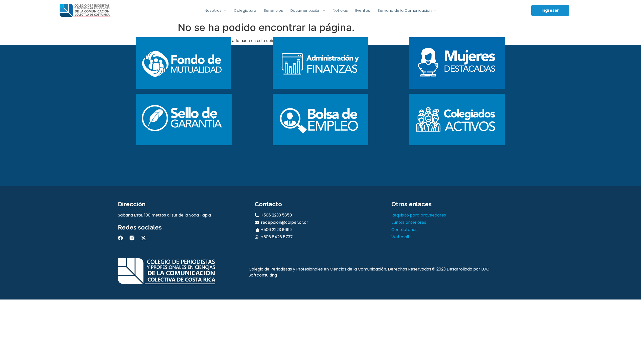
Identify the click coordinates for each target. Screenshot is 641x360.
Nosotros (213, 10)
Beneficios (273, 10)
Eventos (362, 10)
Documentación (305, 10)
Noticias (340, 10)
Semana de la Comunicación (405, 10)
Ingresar (550, 10)
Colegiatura (245, 10)
